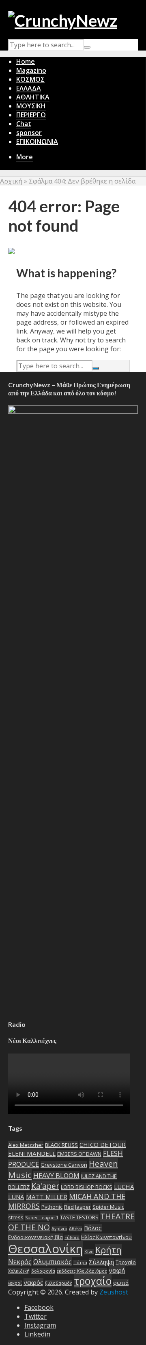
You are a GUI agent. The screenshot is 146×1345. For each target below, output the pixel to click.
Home (25, 61)
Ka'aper (45, 1185)
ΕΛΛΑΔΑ (28, 88)
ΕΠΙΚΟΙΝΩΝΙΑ (37, 141)
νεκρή (117, 1270)
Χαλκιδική (19, 1271)
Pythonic (51, 1206)
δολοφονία (43, 1271)
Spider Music (108, 1206)
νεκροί (15, 1283)
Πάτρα (80, 1262)
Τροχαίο (126, 1262)
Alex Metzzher (25, 1145)
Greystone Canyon (64, 1164)
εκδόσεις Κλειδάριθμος (82, 1271)
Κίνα (89, 1251)
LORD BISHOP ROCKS (86, 1187)
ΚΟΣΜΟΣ (30, 79)
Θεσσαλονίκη (45, 1249)
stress (16, 1217)
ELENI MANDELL (32, 1153)
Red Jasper (77, 1206)
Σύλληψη (101, 1262)
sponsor (29, 132)
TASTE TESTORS (79, 1217)
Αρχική (11, 181)
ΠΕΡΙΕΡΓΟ (31, 114)
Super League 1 (41, 1217)
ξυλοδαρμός (58, 1283)
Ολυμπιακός (52, 1261)
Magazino (31, 70)
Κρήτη (108, 1250)
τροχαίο (93, 1281)
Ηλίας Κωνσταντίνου (106, 1237)
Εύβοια (71, 1237)
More (24, 156)
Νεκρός (20, 1261)
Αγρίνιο (59, 1228)
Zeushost (113, 1292)
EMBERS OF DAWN (79, 1153)
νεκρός (33, 1282)
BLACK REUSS (61, 1145)
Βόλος (93, 1228)
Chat (23, 123)
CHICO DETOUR (102, 1144)
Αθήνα (75, 1228)
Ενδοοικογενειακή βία (35, 1237)
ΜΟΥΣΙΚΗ (31, 105)
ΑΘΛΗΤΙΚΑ (32, 97)
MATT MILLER (46, 1197)
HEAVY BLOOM (56, 1175)
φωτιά (121, 1282)
